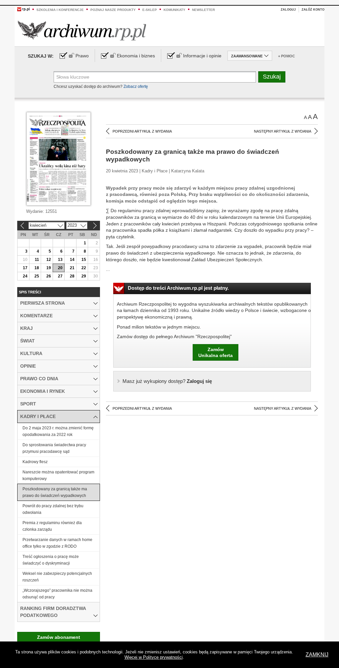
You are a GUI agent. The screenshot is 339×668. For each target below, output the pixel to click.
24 (25, 276)
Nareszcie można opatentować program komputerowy (58, 475)
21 (72, 268)
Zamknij (317, 654)
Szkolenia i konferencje (60, 10)
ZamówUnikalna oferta (215, 352)
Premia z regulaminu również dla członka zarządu (52, 526)
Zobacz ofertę (135, 86)
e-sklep (149, 10)
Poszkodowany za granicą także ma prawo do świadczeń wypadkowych (55, 492)
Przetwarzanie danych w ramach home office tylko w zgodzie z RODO (57, 543)
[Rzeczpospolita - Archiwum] (82, 30)
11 (37, 259)
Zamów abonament (58, 637)
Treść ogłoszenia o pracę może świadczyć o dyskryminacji (51, 560)
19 (48, 268)
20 (60, 268)
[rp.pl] (23, 9)
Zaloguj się (167, 381)
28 (72, 276)
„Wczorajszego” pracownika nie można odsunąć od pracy (57, 593)
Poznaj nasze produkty (113, 10)
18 (36, 268)
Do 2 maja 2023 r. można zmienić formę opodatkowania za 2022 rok (58, 431)
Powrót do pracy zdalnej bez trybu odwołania (53, 509)
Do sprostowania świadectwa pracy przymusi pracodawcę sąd (54, 448)
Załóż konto (313, 9)
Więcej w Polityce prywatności (153, 657)
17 (25, 268)
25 (36, 276)
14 (72, 259)
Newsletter (203, 10)
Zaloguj (288, 9)
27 (60, 276)
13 (60, 259)
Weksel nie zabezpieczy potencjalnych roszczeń (57, 576)
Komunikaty (174, 10)
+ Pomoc (286, 56)
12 (48, 259)
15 (83, 259)
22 (83, 268)
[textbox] (155, 77)
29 (83, 276)
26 (48, 276)
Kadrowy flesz (35, 461)
